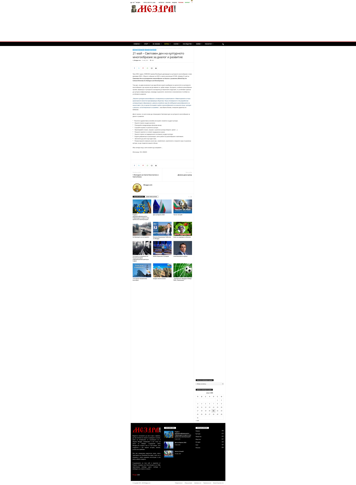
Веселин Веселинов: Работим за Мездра (162, 237)
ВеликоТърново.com (218, 483)
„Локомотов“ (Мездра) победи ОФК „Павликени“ (182, 279)
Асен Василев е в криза (180, 256)
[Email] (151, 68)
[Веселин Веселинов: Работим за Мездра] (162, 229)
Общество (153, 50)
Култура (147, 50)
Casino (176, 44)
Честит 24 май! (177, 215)
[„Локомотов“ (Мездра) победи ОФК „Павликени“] (182, 270)
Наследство (187, 44)
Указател (208, 44)
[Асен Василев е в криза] (182, 248)
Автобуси (161, 2)
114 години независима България (140, 279)
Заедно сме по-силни (159, 278)
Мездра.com (137, 60)
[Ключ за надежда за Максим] (182, 229)
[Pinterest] (143, 68)
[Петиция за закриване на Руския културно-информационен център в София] (142, 248)
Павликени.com (207, 483)
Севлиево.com (197, 483)
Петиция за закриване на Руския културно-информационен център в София (141, 258)
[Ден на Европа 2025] (162, 206)
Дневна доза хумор (185, 175)
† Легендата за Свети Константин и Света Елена (146, 176)
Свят (197, 445)
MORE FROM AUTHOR (151, 196)
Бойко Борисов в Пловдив (161, 256)
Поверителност (179, 483)
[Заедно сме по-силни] (162, 270)
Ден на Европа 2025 (159, 215)
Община (174, 2)
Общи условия (188, 483)
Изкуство (144, 48)
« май (197, 420)
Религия (198, 447)
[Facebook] (134, 68)
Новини (137, 44)
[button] (223, 44)
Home (134, 48)
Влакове (168, 2)
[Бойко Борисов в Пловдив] (162, 248)
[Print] (156, 68)
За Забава (156, 44)
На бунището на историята (141, 237)
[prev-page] (189, 197)
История (198, 442)
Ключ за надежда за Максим (182, 237)
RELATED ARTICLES (138, 196)
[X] (139, 68)
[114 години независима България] (142, 270)
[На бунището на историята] (142, 229)
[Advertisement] (204, 9)
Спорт (146, 44)
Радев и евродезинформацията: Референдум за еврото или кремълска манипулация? (141, 217)
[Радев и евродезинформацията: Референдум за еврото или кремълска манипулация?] (142, 206)
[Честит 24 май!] (182, 206)
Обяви (198, 44)
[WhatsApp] (147, 68)
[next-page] (191, 197)
